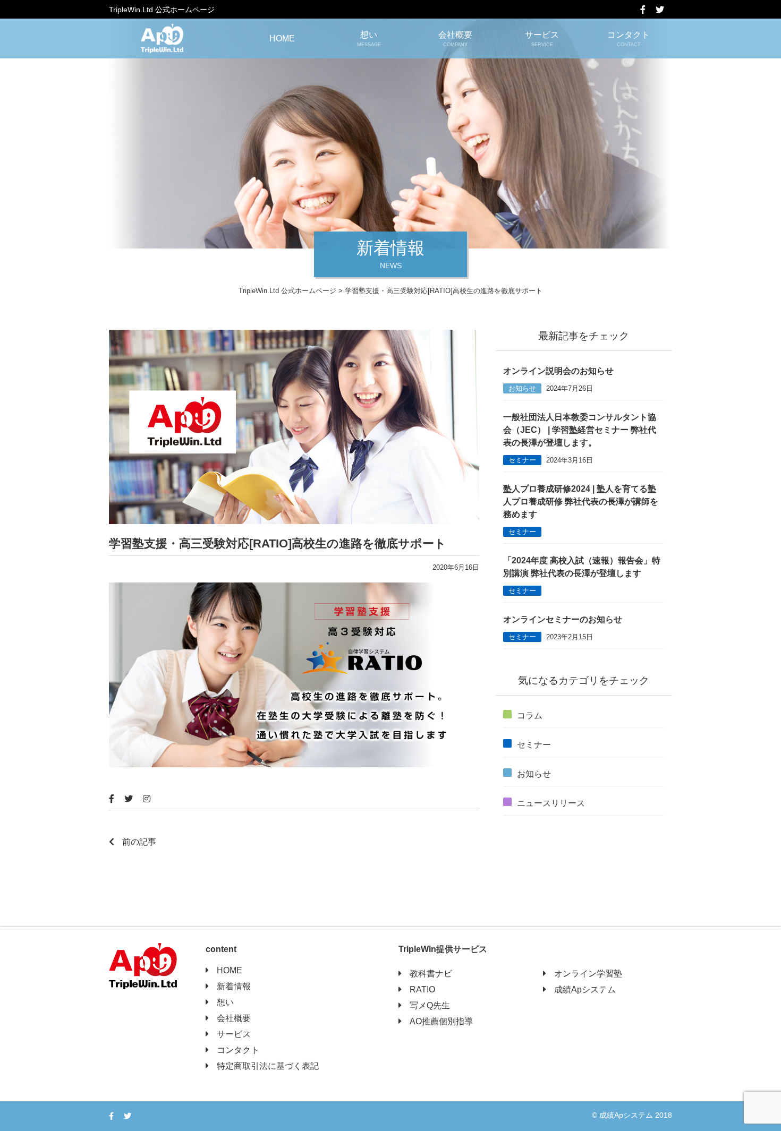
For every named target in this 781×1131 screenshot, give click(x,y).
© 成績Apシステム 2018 (632, 1115)
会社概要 (455, 38)
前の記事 (139, 841)
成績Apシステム (585, 989)
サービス (542, 38)
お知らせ (522, 388)
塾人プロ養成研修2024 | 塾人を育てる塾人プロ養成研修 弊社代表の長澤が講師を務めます (580, 501)
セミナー (522, 460)
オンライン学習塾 (588, 973)
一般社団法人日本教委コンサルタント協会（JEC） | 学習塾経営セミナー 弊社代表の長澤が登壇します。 (579, 430)
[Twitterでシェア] (664, 9)
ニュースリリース (551, 803)
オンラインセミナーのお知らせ (562, 619)
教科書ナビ (431, 973)
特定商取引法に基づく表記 (268, 1065)
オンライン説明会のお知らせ (558, 370)
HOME (282, 38)
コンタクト (628, 38)
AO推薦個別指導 (441, 1021)
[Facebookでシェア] (646, 9)
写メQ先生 (430, 1005)
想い (369, 38)
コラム (529, 715)
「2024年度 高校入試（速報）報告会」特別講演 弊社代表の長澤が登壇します (581, 567)
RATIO (422, 989)
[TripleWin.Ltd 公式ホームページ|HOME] (162, 38)
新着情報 (234, 986)
